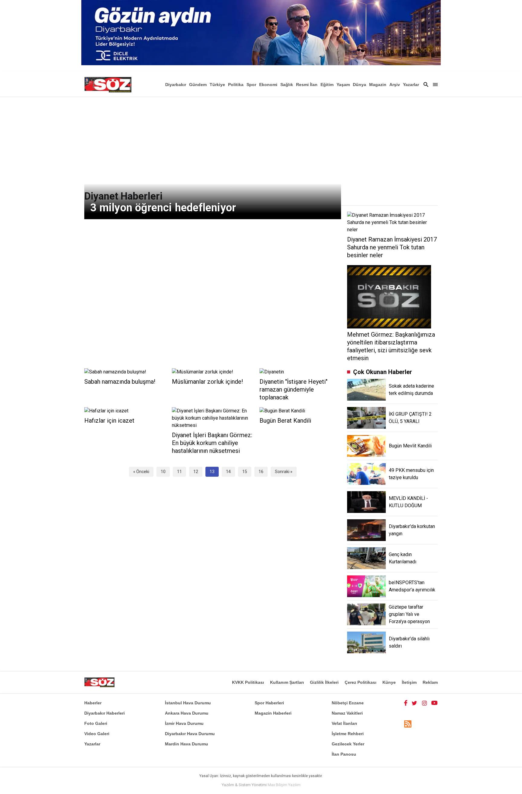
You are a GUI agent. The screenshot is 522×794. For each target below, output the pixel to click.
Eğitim (327, 84)
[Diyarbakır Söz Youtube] (434, 702)
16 (261, 471)
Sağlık (286, 84)
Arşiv (394, 84)
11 (179, 471)
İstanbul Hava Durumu (188, 702)
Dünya (359, 84)
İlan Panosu (344, 754)
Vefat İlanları (344, 723)
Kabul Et (423, 785)
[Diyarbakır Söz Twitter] (414, 702)
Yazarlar (411, 84)
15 (244, 471)
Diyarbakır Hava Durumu (190, 733)
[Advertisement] (261, 142)
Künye (389, 682)
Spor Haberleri (269, 702)
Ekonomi (268, 84)
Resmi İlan (306, 84)
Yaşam (343, 84)
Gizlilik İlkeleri (324, 682)
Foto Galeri (95, 723)
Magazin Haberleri (273, 713)
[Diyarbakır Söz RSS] (407, 724)
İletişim (409, 682)
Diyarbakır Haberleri (104, 713)
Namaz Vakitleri (347, 713)
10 (163, 471)
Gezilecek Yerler (348, 743)
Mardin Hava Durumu (186, 743)
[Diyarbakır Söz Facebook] (405, 702)
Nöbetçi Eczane (348, 702)
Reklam (430, 682)
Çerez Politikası (360, 682)
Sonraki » (283, 471)
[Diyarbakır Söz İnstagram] (424, 702)
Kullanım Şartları (287, 682)
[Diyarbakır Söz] (107, 84)
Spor (251, 84)
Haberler (93, 702)
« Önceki (141, 471)
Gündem (198, 84)
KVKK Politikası (248, 682)
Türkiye (217, 84)
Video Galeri (96, 733)
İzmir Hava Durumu (184, 723)
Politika (235, 84)
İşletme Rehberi (348, 733)
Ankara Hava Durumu (186, 713)
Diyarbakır (175, 84)
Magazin (377, 84)
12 (195, 471)
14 (228, 471)
